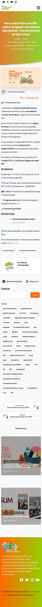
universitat (20, 369)
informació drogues (30, 332)
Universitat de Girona (11, 379)
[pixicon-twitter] (27, 580)
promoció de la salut (23, 350)
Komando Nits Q (29, 336)
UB (4, 369)
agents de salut (9, 313)
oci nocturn (7, 346)
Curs (26, 322)
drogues (6, 327)
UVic (4, 393)
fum (35, 327)
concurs (6, 322)
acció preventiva (8, 251)
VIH (12, 393)
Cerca (5, 289)
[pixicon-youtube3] (37, 580)
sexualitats (27, 360)
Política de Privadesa (19, 598)
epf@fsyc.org (12, 243)
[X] (8, 2)
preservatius (30, 346)
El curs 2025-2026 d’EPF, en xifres (17, 516)
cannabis (6, 318)
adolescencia (26, 308)
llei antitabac (22, 341)
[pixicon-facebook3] (21, 580)
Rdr (4, 355)
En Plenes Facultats (22, 327)
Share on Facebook (14, 281)
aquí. (18, 203)
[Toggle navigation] (38, 8)
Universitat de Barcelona (27, 251)
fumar (5, 332)
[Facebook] (4, 2)
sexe (5, 360)
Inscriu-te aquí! (18, 222)
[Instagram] (16, 2)
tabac (27, 365)
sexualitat (15, 360)
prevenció (7, 350)
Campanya (34, 313)
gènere (15, 332)
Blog (25, 39)
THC (36, 365)
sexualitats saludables (12, 365)
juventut (14, 336)
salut (31, 355)
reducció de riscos (17, 355)
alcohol (22, 313)
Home (17, 39)
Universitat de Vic (10, 383)
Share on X (34, 281)
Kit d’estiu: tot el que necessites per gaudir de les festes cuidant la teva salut (21, 466)
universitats (32, 388)
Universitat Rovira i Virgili (13, 388)
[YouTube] (12, 2)
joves (5, 336)
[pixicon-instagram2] (32, 580)
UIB (10, 369)
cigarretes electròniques (24, 318)
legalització (8, 341)
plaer (18, 346)
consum (17, 322)
